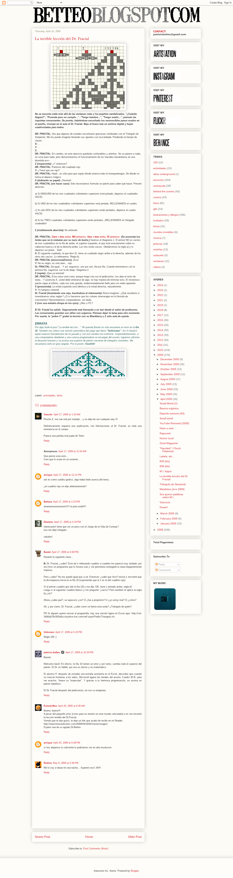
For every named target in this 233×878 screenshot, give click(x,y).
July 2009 (166, 384)
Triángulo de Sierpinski (173, 484)
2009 (160, 354)
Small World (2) (168, 403)
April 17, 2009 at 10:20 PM (79, 652)
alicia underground (164, 174)
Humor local (166, 438)
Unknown (49, 632)
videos (157, 266)
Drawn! (164, 507)
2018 (160, 310)
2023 (160, 290)
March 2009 (167, 513)
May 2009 (166, 394)
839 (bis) (165, 461)
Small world (166, 418)
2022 (160, 295)
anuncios (158, 179)
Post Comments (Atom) (95, 848)
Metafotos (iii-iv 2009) (172, 489)
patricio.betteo (52, 652)
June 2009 (166, 389)
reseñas (158, 249)
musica (157, 237)
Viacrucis (165, 502)
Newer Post (42, 836)
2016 (160, 320)
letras (60, 395)
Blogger (135, 870)
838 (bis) (165, 466)
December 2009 (170, 359)
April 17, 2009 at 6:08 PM (65, 552)
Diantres (48, 522)
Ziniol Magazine (169, 443)
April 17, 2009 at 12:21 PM (67, 474)
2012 (160, 339)
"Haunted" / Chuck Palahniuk (170, 450)
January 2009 (168, 523)
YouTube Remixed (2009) (174, 423)
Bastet (47, 552)
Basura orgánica (169, 408)
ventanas (158, 261)
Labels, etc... (167, 456)
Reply (47, 440)
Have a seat (166, 428)
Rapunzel (165, 433)
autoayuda (159, 185)
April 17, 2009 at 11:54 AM (72, 451)
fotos (156, 203)
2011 (160, 344)
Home (89, 836)
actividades (49, 395)
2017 (160, 315)
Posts (161, 564)
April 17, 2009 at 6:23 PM (68, 632)
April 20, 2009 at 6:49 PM (66, 742)
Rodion (48, 763)
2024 (160, 285)
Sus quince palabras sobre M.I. (171, 496)
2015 (160, 325)
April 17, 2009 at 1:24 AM (67, 414)
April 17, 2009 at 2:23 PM (66, 501)
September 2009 (170, 374)
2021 (160, 300)
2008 (160, 529)
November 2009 (170, 364)
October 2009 (168, 369)
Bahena (48, 501)
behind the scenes (163, 191)
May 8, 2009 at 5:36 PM (65, 763)
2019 (160, 305)
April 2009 (166, 399)
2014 (160, 330)
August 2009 (168, 379)
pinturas (158, 243)
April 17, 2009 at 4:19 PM (67, 522)
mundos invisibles (163, 232)
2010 (160, 349)
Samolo (48, 414)
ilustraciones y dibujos (166, 214)
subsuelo (158, 255)
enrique (48, 474)
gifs (155, 208)
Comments (164, 570)
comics (157, 197)
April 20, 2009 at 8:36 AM (71, 705)
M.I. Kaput (165, 471)
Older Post (135, 836)
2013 (160, 335)
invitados (158, 220)
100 (155, 162)
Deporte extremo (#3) (172, 413)
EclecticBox (50, 705)
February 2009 (169, 518)
